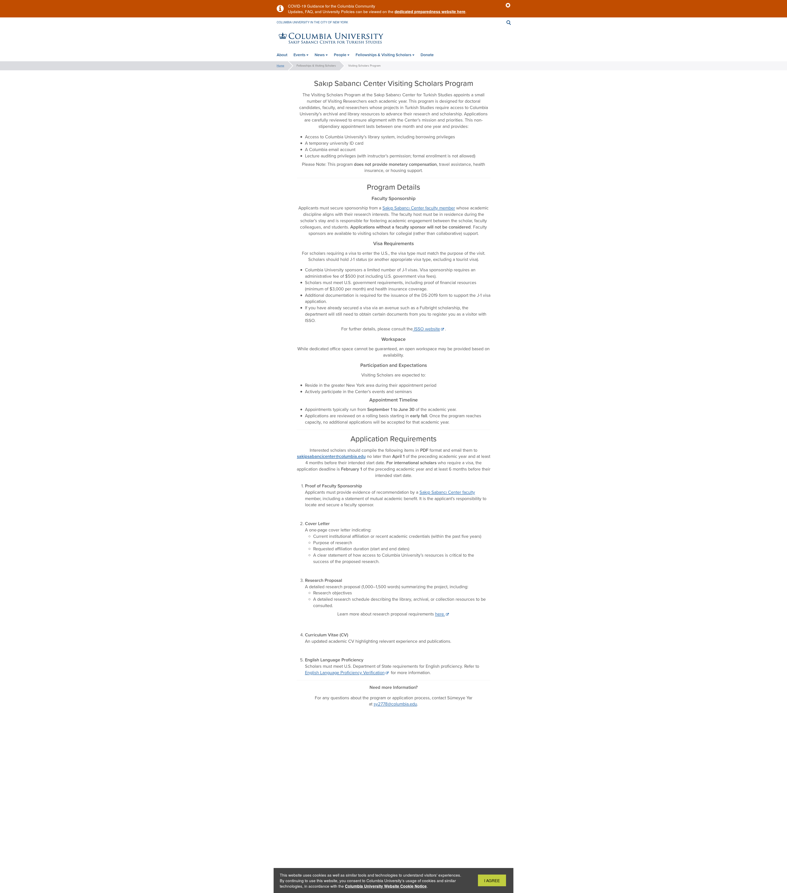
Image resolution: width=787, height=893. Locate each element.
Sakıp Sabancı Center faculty (447, 492)
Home (280, 66)
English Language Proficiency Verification (345, 672)
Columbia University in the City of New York (312, 22)
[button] (508, 5)
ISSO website (426, 329)
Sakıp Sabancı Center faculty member (418, 208)
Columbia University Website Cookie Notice (386, 886)
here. (440, 614)
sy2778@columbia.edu (395, 704)
